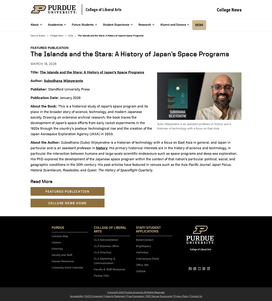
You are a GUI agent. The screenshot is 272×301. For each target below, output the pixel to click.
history (102, 147)
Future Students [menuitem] (83, 24)
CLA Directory (102, 252)
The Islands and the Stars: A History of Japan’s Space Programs (92, 72)
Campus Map (60, 236)
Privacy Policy (181, 296)
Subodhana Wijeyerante (63, 80)
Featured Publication (50, 47)
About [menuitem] (35, 24)
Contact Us (196, 296)
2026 (70, 35)
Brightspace (143, 246)
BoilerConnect (144, 240)
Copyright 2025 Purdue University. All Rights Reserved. (136, 292)
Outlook (141, 271)
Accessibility (76, 296)
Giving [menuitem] (199, 25)
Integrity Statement (115, 296)
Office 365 (142, 265)
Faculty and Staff (62, 255)
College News (229, 10)
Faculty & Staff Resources (109, 269)
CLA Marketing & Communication (104, 260)
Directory (57, 248)
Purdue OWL (101, 275)
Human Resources (63, 261)
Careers (56, 242)
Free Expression (135, 296)
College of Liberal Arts (104, 9)
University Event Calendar (67, 267)
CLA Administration (106, 240)
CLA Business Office (106, 246)
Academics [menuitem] (55, 24)
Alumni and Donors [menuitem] (173, 24)
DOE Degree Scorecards (159, 296)
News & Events (38, 35)
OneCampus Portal (147, 258)
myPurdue (142, 252)
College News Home (67, 203)
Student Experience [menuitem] (116, 24)
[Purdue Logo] (54, 9)
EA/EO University (94, 296)
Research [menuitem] (144, 24)
